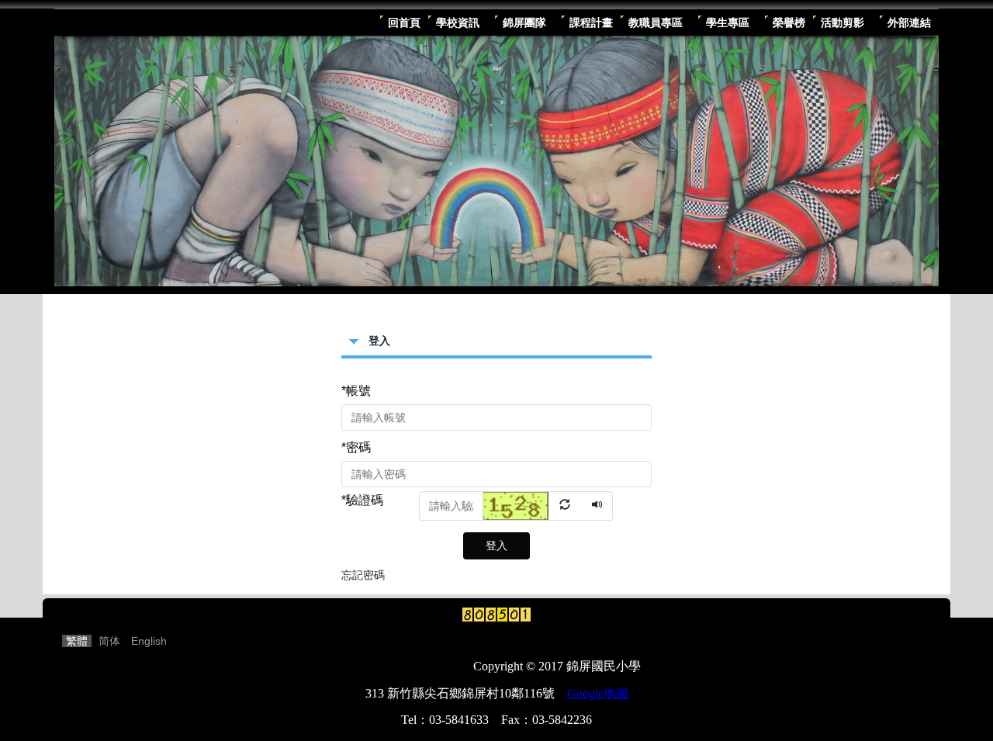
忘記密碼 (363, 575)
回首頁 (404, 22)
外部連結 (909, 22)
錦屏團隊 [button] (524, 22)
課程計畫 (591, 22)
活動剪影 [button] (842, 22)
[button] (533, 505)
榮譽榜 (789, 22)
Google (597, 693)
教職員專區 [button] (655, 22)
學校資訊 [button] (457, 22)
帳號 (356, 390)
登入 (496, 545)
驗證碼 (362, 500)
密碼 (356, 447)
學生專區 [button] (727, 22)
